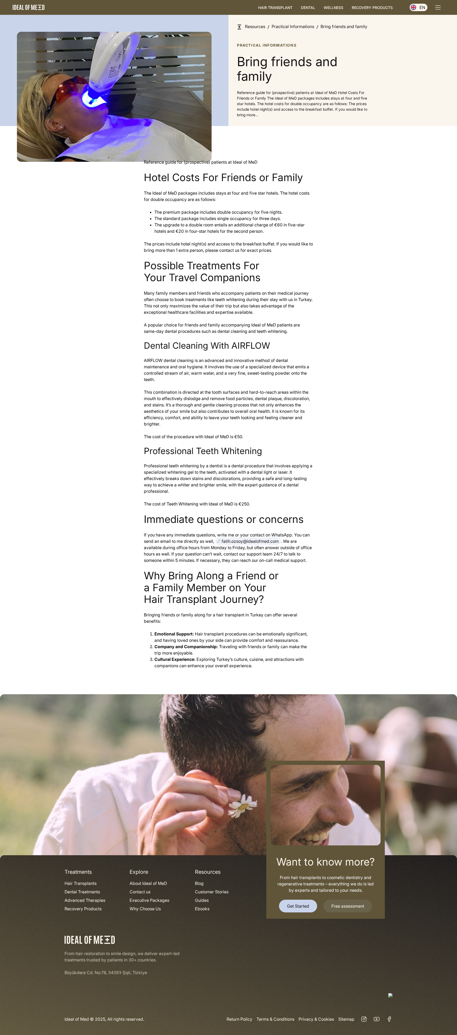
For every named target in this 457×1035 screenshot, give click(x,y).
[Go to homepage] (28, 7)
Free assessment (347, 906)
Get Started (298, 906)
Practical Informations (266, 45)
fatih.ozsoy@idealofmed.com (250, 541)
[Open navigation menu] (438, 7)
